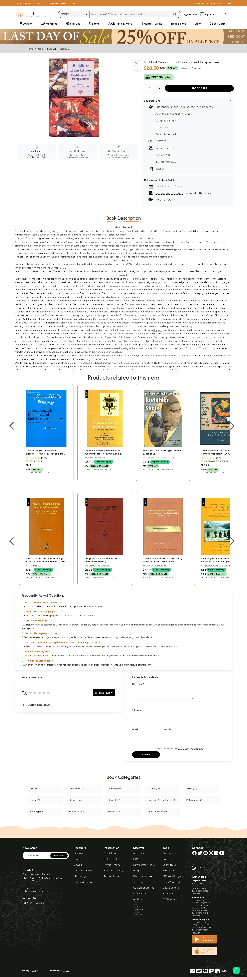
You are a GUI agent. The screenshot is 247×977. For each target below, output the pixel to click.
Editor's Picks (141, 893)
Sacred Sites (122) (116, 811)
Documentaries (142, 876)
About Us (138, 853)
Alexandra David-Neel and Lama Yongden (160, 459)
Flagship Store (199, 881)
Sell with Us (169, 865)
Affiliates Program (173, 876)
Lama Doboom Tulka (177, 113)
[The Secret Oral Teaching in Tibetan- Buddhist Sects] (163, 446)
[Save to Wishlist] (136, 63)
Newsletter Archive (144, 865)
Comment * (138, 684)
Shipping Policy (113, 870)
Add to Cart (199, 88)
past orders (119, 655)
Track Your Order (172, 882)
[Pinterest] (205, 854)
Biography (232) (76, 788)
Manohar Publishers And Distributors (190, 107)
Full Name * (138, 710)
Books (40, 48)
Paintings (80, 876)
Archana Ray (35, 565)
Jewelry (78, 865)
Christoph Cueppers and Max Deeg (221, 565)
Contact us (214, 3)
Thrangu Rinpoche (96, 458)
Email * (135, 729)
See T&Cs (42, 157)
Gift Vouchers (171, 887)
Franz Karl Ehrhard (156, 565)
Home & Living (83, 882)
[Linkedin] (216, 854)
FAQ (228, 3)
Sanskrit (157, 330)
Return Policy (112, 859)
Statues (78, 853)
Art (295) (34, 788)
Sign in (198, 3)
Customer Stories (143, 887)
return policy (28, 628)
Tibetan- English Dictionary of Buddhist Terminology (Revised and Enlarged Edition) (44, 453)
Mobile (167, 729)
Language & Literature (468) (161, 800)
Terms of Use (183, 748)
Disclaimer (110, 853)
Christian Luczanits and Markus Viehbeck (218, 462)
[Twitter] (200, 854)
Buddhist (51, 48)
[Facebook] (194, 854)
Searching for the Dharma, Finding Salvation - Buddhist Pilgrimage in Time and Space (219, 561)
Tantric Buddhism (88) (158, 811)
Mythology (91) (36, 811)
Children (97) (153, 788)
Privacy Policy (197, 748)
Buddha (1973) (114, 788)
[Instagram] (211, 854)
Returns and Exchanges (170, 193)
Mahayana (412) (194, 800)
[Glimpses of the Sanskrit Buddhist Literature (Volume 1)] (104, 554)
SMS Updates (170, 899)
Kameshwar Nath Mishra (99, 565)
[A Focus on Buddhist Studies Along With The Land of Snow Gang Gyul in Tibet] (46, 554)
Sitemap (168, 893)
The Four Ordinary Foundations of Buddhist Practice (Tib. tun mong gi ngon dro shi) (102, 453)
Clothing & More (84, 870)
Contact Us (169, 853)
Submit (146, 754)
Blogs (136, 870)
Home (30, 48)
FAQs (136, 859)
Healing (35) (35, 800)
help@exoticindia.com (170, 646)
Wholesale (169, 870)
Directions (196, 893)
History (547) (114, 800)
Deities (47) (191, 788)
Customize (169, 859)
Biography (65, 48)
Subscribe (59, 855)
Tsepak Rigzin (35, 461)
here (95, 655)
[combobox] (130, 14)
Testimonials (140, 882)
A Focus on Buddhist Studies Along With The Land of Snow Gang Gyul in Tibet (45, 561)
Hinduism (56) (75, 800)
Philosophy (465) (77, 811)
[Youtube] (221, 854)
